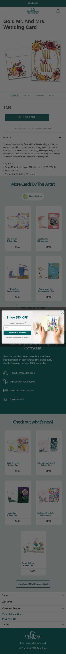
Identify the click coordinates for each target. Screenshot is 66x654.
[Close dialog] (62, 312)
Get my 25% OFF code (17, 333)
